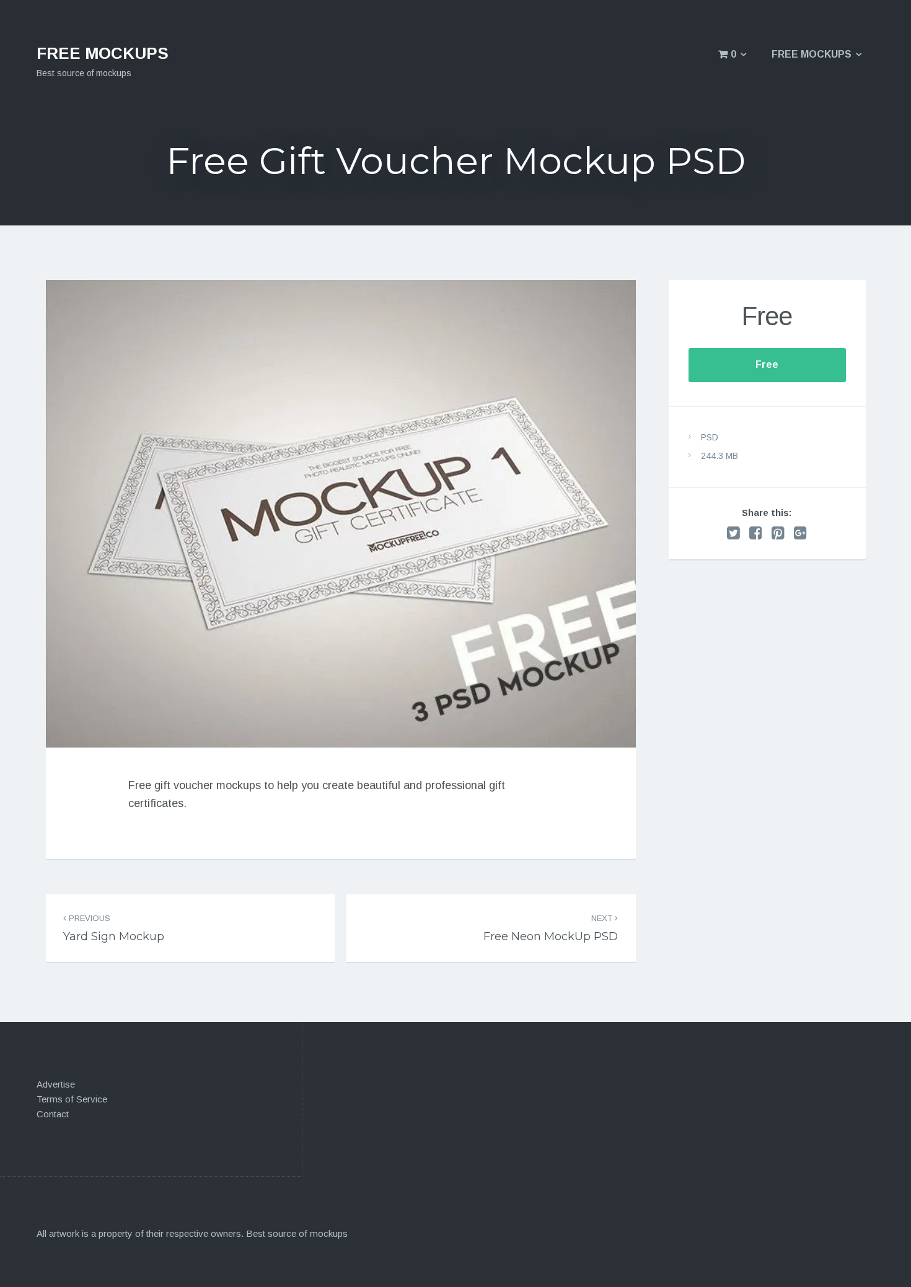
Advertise (56, 1084)
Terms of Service (72, 1099)
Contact (53, 1114)
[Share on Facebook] (755, 533)
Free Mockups (812, 54)
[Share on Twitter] (733, 533)
